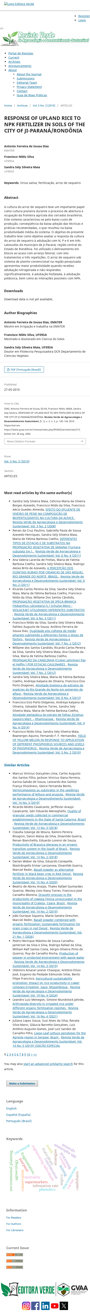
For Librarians (14, 1230)
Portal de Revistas (20, 53)
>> (35, 1054)
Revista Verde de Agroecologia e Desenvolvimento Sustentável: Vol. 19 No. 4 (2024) (46, 991)
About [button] (12, 70)
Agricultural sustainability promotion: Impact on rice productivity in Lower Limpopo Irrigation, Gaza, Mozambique (46, 982)
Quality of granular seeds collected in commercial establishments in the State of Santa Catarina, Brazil (49, 815)
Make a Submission (22, 1083)
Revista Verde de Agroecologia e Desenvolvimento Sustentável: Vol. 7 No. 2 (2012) (47, 641)
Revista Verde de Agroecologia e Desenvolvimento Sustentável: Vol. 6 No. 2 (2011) (49, 580)
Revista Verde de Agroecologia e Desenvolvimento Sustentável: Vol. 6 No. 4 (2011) (47, 553)
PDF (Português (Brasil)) (25, 369)
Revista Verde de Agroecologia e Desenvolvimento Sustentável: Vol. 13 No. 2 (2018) (46, 853)
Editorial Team (27, 83)
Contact (22, 91)
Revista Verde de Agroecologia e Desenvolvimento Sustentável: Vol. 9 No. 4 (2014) (49, 723)
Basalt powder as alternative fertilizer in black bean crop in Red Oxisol (43, 872)
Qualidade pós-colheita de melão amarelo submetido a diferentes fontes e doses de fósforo (48, 635)
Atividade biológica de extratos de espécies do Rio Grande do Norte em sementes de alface (48, 689)
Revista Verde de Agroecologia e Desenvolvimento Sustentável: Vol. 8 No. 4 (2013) (47, 696)
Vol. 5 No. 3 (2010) (44, 105)
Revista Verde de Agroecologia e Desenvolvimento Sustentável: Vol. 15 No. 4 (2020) (48, 878)
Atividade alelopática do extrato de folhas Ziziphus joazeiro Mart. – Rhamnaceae (48, 717)
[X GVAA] (64, 1309)
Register (84, 16)
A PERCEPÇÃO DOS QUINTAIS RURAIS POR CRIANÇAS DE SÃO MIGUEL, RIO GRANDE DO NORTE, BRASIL (48, 572)
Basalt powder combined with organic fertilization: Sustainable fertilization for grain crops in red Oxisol (46, 924)
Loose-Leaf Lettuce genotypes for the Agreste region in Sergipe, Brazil (49, 1035)
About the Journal (29, 74)
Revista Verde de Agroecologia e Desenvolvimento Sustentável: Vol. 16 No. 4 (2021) (45, 1012)
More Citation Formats (21, 441)
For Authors (13, 1224)
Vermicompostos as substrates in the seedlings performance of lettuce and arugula (46, 792)
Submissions (26, 78)
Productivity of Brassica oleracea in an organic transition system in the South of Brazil (45, 847)
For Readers (13, 1217)
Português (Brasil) (19, 1121)
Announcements (19, 66)
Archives (14, 62)
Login (82, 20)
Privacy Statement (29, 87)
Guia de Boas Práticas (32, 95)
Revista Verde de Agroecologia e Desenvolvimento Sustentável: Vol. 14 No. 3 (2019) (49, 798)
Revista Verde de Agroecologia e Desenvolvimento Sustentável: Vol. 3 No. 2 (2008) (48, 524)
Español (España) (18, 1115)
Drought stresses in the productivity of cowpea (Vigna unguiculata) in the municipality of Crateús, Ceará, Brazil (47, 899)
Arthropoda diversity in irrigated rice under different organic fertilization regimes (43, 1006)
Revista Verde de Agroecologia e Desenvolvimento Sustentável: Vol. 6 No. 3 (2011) (48, 616)
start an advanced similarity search (48, 1064)
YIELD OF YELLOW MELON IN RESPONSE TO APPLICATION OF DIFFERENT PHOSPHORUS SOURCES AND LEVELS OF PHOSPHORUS (49, 742)
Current (13, 57)
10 (28, 1054)
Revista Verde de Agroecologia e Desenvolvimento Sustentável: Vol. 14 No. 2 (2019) (45, 907)
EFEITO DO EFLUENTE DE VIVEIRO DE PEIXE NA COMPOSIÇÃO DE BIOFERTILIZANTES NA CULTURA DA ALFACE (46, 513)
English (11, 1108)
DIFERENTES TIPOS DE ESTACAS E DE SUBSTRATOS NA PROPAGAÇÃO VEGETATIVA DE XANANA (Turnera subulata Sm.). (46, 545)
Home (8, 105)
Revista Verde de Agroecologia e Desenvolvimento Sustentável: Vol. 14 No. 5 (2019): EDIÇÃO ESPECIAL (48, 1041)
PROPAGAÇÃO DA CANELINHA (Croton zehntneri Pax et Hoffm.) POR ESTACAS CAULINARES (49, 662)
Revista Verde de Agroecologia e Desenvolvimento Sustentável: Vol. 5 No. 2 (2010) (48, 750)
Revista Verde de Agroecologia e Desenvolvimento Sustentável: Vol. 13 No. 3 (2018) (48, 826)
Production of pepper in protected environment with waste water (48, 955)
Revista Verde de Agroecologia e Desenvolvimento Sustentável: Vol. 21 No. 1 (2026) (47, 932)
